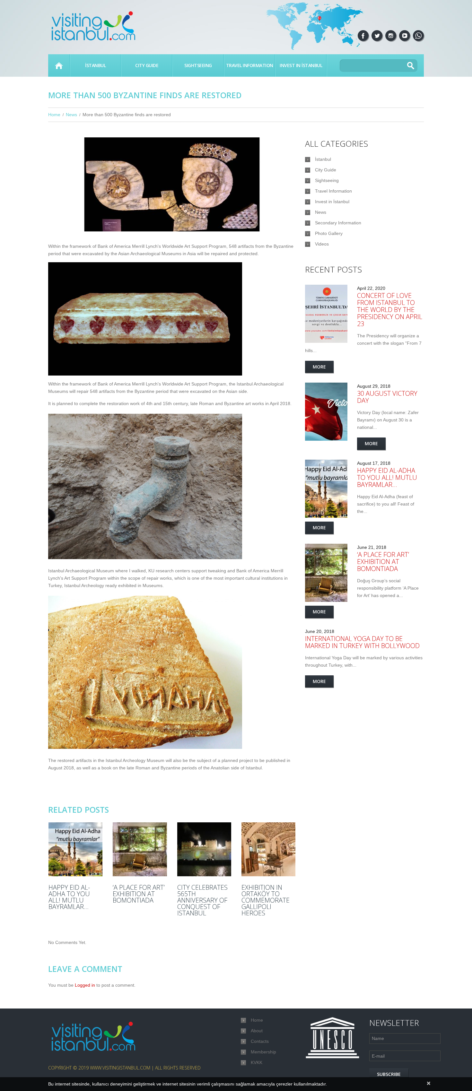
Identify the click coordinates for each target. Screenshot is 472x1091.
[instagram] (390, 35)
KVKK (256, 1062)
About (257, 1030)
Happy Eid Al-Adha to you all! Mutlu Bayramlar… (69, 897)
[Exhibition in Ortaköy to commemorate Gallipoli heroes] (268, 849)
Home (58, 65)
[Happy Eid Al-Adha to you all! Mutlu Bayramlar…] (75, 849)
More (319, 367)
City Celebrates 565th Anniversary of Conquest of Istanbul (202, 900)
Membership (263, 1051)
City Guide (146, 65)
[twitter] (376, 35)
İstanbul (95, 65)
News (71, 114)
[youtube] (404, 35)
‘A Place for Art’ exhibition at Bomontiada (139, 894)
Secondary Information (338, 222)
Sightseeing (198, 65)
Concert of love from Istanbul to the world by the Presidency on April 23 (389, 309)
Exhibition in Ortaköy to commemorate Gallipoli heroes (265, 900)
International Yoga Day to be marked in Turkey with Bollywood (362, 642)
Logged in (85, 985)
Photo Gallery (329, 233)
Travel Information (249, 65)
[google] (418, 35)
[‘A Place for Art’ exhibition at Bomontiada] (140, 849)
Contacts (260, 1041)
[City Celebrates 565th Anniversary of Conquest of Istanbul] (204, 849)
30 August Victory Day (387, 397)
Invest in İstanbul (301, 65)
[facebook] (363, 35)
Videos (322, 244)
